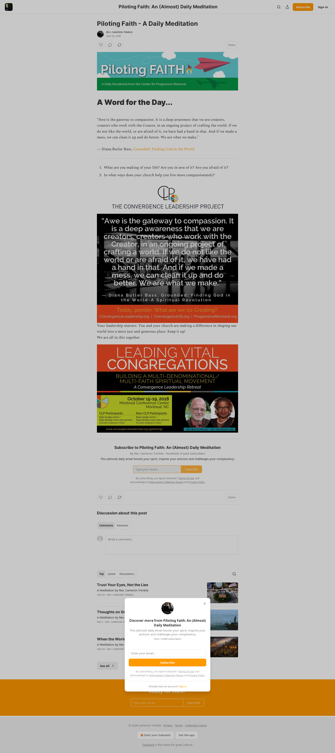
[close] (205, 603)
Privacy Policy (197, 675)
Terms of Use (186, 671)
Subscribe (167, 662)
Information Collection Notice (166, 675)
